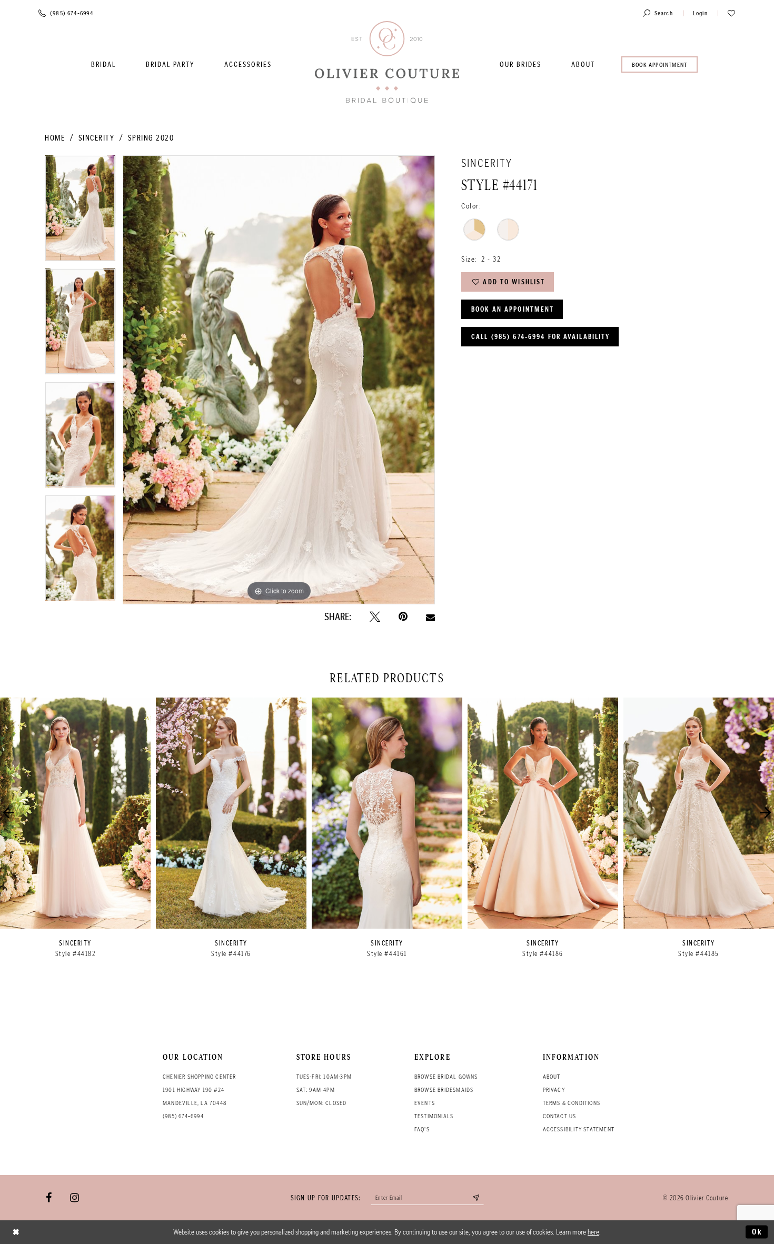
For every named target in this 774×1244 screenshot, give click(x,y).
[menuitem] (103, 64)
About (552, 1076)
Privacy (554, 1089)
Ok (757, 1232)
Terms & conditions (572, 1103)
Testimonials (433, 1116)
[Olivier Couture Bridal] (387, 63)
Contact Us (560, 1116)
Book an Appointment (512, 309)
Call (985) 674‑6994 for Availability (540, 337)
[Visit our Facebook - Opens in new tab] (49, 1197)
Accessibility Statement (579, 1129)
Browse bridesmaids (444, 1089)
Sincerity (96, 138)
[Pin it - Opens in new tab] (403, 617)
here (593, 1232)
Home (55, 138)
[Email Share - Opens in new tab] (430, 616)
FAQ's (422, 1129)
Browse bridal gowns (446, 1076)
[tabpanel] (80, 211)
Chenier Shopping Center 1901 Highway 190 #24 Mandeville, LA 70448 (199, 1090)
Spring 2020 (151, 138)
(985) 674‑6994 (183, 1116)
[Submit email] (476, 1197)
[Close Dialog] (16, 1232)
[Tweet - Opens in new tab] (375, 617)
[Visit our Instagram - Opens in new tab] (74, 1197)
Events (424, 1103)
